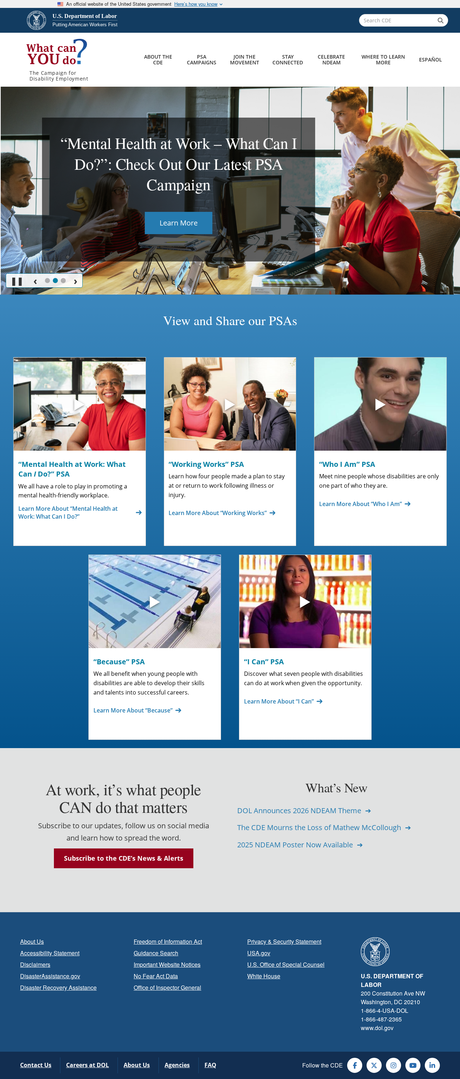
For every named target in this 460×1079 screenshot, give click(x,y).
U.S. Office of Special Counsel (286, 964)
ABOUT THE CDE (158, 59)
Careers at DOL (87, 1065)
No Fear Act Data (156, 976)
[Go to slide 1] (47, 280)
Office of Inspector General (167, 987)
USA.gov (258, 953)
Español (430, 59)
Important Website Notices (167, 964)
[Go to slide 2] (55, 280)
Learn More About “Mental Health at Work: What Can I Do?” (68, 512)
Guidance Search (156, 953)
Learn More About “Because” (132, 710)
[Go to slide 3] (63, 280)
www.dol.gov (377, 1028)
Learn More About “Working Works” (218, 513)
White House (263, 976)
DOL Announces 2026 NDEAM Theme (300, 810)
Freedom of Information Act (168, 941)
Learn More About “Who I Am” (360, 504)
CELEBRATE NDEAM (331, 59)
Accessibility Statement (49, 953)
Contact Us (35, 1065)
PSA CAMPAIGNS (201, 59)
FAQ (210, 1065)
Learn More (178, 223)
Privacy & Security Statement (284, 941)
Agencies (177, 1065)
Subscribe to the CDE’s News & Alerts (123, 858)
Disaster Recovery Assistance (58, 987)
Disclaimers (35, 964)
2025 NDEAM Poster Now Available (296, 845)
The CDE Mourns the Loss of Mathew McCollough (320, 827)
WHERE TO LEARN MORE (383, 59)
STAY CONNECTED (287, 59)
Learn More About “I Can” (279, 701)
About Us (32, 941)
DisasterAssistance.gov (50, 976)
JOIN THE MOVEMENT (244, 59)
